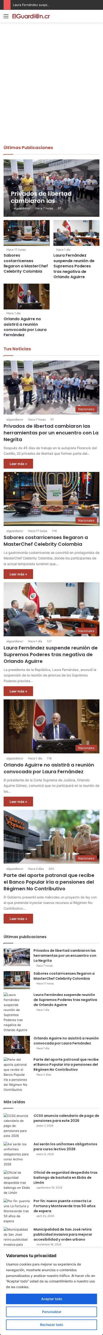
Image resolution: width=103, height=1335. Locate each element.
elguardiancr (22, 208)
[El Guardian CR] (31, 16)
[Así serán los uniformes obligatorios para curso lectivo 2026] (17, 1154)
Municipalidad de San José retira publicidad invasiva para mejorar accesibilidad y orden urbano (63, 1234)
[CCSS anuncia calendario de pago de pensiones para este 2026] (17, 1125)
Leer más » (18, 464)
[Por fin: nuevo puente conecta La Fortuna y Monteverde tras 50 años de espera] (17, 1211)
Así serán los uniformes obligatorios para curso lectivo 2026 (65, 1146)
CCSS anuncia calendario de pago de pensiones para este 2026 (66, 1118)
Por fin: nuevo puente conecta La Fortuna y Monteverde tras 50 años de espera (65, 1206)
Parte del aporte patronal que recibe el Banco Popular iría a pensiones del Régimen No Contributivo (49, 882)
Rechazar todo (51, 1325)
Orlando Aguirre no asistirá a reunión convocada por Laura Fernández (25, 327)
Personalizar (51, 1312)
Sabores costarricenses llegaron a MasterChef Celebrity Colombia (26, 263)
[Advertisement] (51, 90)
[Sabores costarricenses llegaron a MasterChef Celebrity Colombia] (26, 233)
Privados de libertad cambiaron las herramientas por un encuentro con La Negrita (51, 433)
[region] (51, 1291)
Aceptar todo (51, 1299)
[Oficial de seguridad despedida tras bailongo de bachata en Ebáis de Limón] (17, 1182)
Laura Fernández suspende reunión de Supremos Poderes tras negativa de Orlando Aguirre (73, 266)
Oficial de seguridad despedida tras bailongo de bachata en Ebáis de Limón (65, 1177)
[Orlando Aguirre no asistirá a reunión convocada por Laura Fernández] (26, 296)
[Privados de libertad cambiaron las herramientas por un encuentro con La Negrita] (51, 188)
